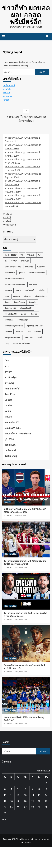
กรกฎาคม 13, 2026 (21, 724)
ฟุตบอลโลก (32, 302)
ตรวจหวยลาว (9, 224)
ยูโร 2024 (24, 314)
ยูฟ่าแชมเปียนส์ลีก (26, 308)
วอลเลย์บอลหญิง (22, 320)
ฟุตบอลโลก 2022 (13, 422)
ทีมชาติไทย (33, 284)
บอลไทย (18, 290)
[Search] (47, 36)
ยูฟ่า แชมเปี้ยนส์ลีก (11, 314)
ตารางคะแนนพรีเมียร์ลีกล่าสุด (14, 278)
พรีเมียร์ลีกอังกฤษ (40, 296)
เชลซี (29, 332)
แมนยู (6, 343)
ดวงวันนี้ (7, 217)
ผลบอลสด (7, 96)
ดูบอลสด (22, 273)
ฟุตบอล (6, 92)
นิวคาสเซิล (8, 290)
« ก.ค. (4, 819)
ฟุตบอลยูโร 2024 (19, 302)
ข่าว (6, 261)
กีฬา (39, 255)
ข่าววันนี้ (7, 221)
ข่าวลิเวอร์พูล (11, 377)
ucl (22, 255)
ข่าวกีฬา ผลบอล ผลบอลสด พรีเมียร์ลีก (26, 15)
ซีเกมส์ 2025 (41, 267)
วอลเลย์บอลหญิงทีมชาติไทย (14, 326)
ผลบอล (6, 99)
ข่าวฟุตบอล (25, 261)
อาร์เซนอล (8, 332)
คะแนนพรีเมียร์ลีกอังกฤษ (13, 267)
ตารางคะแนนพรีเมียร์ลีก (37, 273)
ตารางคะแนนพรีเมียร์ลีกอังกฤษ (15, 284)
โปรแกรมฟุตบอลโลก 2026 (21, 343)
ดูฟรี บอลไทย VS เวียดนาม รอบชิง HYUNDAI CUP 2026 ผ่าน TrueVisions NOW (25, 511)
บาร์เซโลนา (42, 290)
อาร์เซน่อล (19, 332)
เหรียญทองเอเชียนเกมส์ (12, 337)
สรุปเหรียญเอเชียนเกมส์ (35, 326)
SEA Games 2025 (11, 255)
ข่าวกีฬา (7, 89)
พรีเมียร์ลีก (27, 296)
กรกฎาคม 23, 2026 (21, 567)
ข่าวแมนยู (9, 383)
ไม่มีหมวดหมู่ (11, 456)
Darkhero (9, 515)
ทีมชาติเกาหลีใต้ (12, 388)
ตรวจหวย (7, 213)
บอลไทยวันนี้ (29, 290)
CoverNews (40, 838)
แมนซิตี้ (39, 337)
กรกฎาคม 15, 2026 (21, 620)
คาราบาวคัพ (29, 267)
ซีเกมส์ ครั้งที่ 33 (10, 273)
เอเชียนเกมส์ (9, 85)
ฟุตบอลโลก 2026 (10, 308)
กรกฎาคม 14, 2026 (21, 672)
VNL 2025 (30, 255)
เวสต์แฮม (38, 332)
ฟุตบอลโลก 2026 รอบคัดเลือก (18, 433)
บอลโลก (8, 400)
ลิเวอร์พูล (34, 314)
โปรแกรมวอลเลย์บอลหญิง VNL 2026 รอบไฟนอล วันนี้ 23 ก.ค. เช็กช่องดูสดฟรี (25, 562)
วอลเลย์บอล (9, 320)
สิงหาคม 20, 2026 (20, 515)
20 (25, 801)
